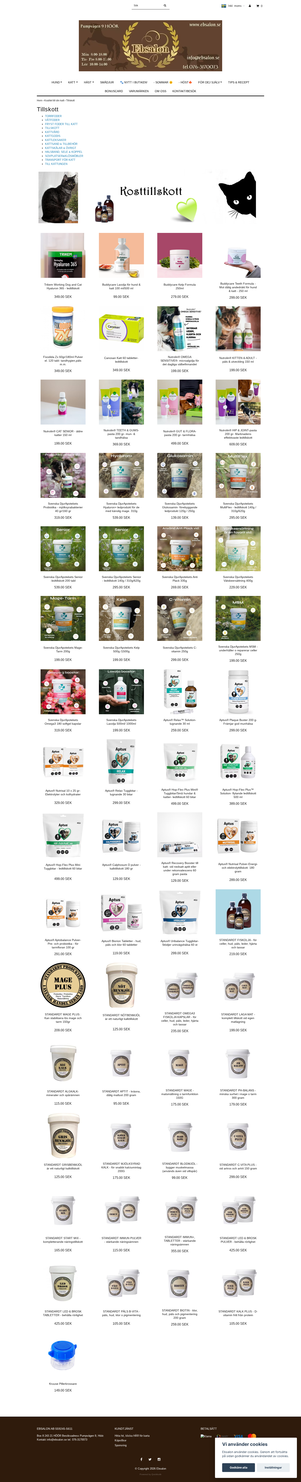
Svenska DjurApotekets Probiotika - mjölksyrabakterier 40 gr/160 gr (63, 507)
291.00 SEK (63, 954)
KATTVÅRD (52, 132)
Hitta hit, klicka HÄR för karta (132, 1435)
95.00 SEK (121, 1103)
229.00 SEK (238, 587)
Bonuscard (114, 91)
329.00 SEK (63, 803)
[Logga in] (251, 6)
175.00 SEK (180, 1104)
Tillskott (70, 100)
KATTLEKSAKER (55, 140)
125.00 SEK (121, 1029)
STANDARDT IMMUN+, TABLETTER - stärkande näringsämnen (180, 1240)
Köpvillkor (120, 1440)
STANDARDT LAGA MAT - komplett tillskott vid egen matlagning (238, 1018)
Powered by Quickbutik (150, 1474)
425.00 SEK (238, 1250)
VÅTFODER (52, 120)
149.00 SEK (63, 1390)
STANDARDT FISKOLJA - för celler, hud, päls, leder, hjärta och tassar (238, 943)
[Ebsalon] (150, 41)
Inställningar (273, 1467)
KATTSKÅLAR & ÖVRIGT (60, 148)
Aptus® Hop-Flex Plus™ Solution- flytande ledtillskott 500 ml (238, 793)
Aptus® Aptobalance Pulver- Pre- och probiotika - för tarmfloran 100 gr (63, 943)
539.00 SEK (121, 517)
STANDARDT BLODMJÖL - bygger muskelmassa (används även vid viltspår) (179, 1167)
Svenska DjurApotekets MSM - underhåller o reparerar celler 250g (238, 650)
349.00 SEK (63, 296)
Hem (40, 100)
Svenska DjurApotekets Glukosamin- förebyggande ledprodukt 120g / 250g (179, 507)
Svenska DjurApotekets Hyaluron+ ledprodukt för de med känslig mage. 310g (121, 507)
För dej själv (209, 82)
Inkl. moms (236, 5)
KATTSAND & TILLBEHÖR (61, 143)
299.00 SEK (238, 297)
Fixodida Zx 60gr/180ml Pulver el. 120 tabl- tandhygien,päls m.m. (63, 360)
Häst (88, 82)
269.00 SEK (180, 587)
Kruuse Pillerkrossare (63, 1383)
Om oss (160, 91)
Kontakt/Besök (184, 91)
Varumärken (139, 91)
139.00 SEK (180, 517)
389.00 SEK (238, 803)
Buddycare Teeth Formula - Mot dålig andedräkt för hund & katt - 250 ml (238, 287)
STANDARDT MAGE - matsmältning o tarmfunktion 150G (179, 1094)
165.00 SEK (63, 1250)
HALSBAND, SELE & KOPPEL (63, 151)
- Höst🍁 (185, 82)
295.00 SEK (238, 517)
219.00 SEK (238, 954)
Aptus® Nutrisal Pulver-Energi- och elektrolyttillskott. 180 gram (238, 867)
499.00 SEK (180, 443)
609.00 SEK (238, 444)
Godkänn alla (238, 1467)
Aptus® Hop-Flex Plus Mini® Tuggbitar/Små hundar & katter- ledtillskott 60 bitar (179, 793)
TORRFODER (53, 116)
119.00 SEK (121, 953)
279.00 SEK (180, 296)
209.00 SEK (63, 1030)
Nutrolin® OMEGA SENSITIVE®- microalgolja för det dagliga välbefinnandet (180, 360)
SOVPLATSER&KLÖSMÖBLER (64, 156)
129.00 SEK (121, 879)
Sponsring (121, 1445)
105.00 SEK (121, 1323)
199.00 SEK (180, 371)
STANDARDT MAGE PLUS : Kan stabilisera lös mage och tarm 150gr (63, 1018)
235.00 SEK (180, 1031)
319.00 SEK (63, 517)
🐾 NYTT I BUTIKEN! (133, 82)
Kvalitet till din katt (55, 100)
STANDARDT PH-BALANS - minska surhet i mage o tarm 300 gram (238, 1094)
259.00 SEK (180, 730)
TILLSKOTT (52, 128)
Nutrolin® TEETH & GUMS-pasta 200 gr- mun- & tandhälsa (121, 434)
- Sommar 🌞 (163, 82)
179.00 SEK (238, 1104)
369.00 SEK (121, 444)
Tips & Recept (238, 82)
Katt (71, 82)
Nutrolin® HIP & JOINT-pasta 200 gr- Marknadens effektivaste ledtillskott (238, 434)
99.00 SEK (121, 296)
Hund (56, 82)
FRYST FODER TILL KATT (61, 124)
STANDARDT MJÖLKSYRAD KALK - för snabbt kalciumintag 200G (121, 1167)
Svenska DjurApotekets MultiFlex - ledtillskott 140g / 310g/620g (238, 507)
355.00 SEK (180, 1251)
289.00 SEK (238, 880)
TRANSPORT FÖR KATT (60, 159)
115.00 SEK (63, 1103)
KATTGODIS (52, 135)
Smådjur (107, 82)
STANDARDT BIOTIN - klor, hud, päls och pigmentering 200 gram (180, 1314)
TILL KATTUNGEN (56, 163)
